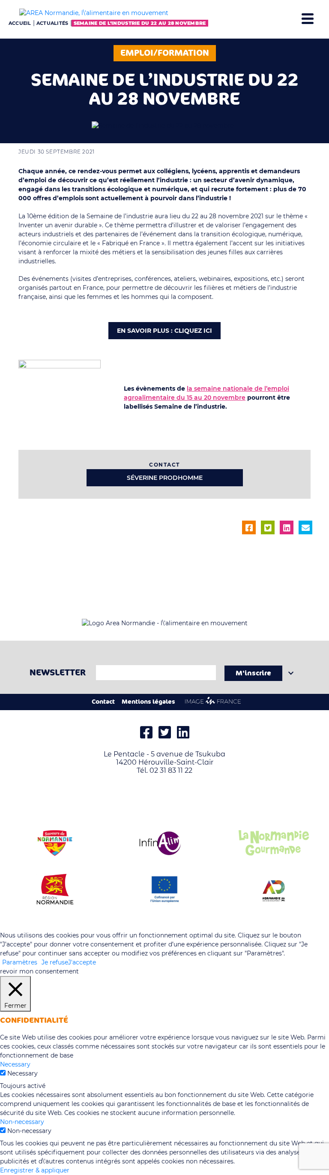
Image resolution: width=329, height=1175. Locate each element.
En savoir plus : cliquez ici (164, 330)
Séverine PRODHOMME (165, 478)
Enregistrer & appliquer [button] (34, 1170)
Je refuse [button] (55, 962)
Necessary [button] (15, 1064)
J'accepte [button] (82, 962)
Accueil (20, 23)
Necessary (22, 1073)
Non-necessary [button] (22, 1122)
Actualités (52, 23)
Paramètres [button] (19, 962)
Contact (103, 701)
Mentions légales (148, 701)
